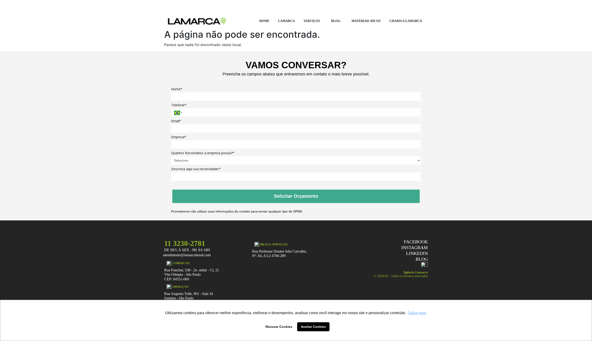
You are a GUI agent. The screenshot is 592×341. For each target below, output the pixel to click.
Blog (335, 21)
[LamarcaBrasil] (197, 20)
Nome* (176, 89)
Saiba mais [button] (417, 313)
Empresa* (178, 137)
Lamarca (286, 21)
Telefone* (178, 105)
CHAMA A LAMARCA (405, 21)
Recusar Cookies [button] (278, 326)
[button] (313, 21)
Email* (176, 121)
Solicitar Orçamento (296, 196)
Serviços (312, 21)
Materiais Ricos (366, 21)
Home (264, 21)
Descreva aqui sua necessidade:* (196, 169)
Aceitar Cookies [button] (313, 326)
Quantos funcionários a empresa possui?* (202, 153)
